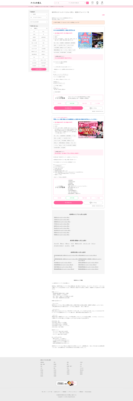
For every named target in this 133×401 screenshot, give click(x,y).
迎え (34, 57)
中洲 (68, 368)
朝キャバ (62, 243)
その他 (72, 245)
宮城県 (55, 372)
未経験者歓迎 (43, 37)
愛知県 (81, 372)
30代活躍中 (34, 65)
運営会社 (81, 391)
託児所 (34, 34)
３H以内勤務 (43, 48)
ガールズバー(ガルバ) (58, 245)
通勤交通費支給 (34, 54)
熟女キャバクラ (78, 243)
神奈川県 (81, 370)
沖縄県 (55, 375)
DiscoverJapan (88, 391)
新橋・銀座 (43, 364)
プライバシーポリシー (72, 391)
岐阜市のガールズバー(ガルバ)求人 (57, 6)
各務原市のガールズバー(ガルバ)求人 (62, 221)
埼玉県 (55, 370)
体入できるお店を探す (34, 21)
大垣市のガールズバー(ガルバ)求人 (61, 219)
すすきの (81, 368)
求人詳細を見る (68, 108)
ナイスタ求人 (30, 6)
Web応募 (59, 103)
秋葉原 (55, 364)
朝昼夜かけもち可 (34, 51)
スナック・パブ (86, 243)
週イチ (43, 45)
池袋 (68, 362)
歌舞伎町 (42, 362)
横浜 (54, 368)
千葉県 (68, 370)
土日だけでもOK (34, 48)
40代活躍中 (43, 65)
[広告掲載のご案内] (66, 383)
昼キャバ (67, 243)
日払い (43, 31)
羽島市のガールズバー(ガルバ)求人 (61, 232)
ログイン (102, 3)
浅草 (41, 366)
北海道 (42, 372)
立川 (81, 366)
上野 (81, 364)
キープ (92, 3)
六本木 (81, 362)
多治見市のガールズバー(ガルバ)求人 (62, 230)
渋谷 (54, 362)
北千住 (55, 366)
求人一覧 (43, 391)
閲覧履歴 (97, 3)
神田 (68, 364)
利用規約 (64, 391)
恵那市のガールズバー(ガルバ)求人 (61, 217)
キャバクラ (56, 243)
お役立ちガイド (57, 391)
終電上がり (43, 51)
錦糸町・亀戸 (69, 366)
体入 (34, 31)
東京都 (42, 370)
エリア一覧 (50, 391)
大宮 (41, 368)
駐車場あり (43, 54)
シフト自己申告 (34, 45)
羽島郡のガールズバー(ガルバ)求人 (61, 234)
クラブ (72, 243)
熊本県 (42, 375)
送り (43, 57)
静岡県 (68, 372)
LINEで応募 (72, 103)
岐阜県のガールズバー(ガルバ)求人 (41, 6)
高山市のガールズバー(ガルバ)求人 (61, 228)
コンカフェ (67, 245)
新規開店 (34, 37)
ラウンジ (93, 243)
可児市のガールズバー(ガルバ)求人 (61, 223)
